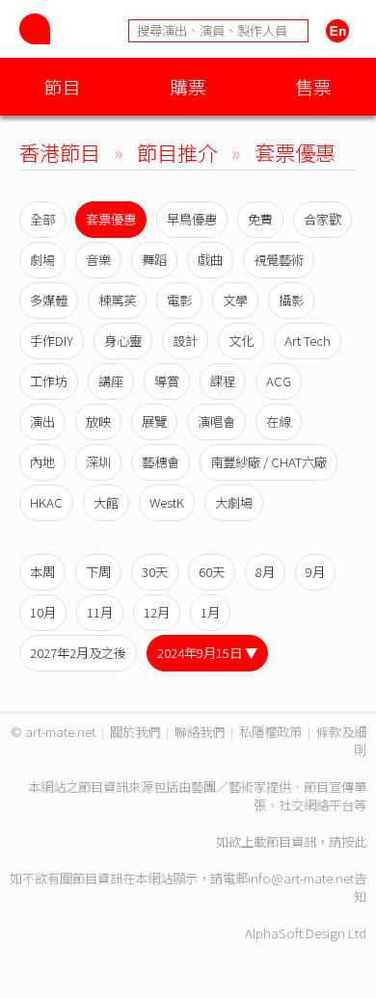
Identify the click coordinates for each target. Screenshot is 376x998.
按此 (353, 841)
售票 (313, 86)
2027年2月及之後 (78, 652)
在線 (278, 421)
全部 (42, 219)
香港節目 (59, 152)
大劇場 (234, 502)
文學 (235, 300)
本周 (42, 572)
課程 (222, 381)
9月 (315, 572)
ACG (278, 381)
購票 (188, 86)
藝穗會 (160, 462)
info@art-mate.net (301, 878)
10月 (43, 612)
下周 (98, 572)
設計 (185, 340)
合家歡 (322, 219)
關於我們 (135, 731)
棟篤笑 (117, 300)
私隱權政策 (270, 731)
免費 (260, 219)
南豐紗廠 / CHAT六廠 (268, 462)
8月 (265, 572)
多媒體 (48, 300)
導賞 (166, 381)
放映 (98, 421)
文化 (241, 340)
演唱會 (216, 421)
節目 (62, 86)
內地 (42, 462)
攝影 (291, 300)
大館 (106, 502)
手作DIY (51, 340)
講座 (110, 381)
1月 (210, 612)
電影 (179, 300)
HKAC (46, 502)
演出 (42, 421)
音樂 (98, 259)
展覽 (154, 421)
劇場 (42, 259)
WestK (166, 502)
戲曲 (210, 259)
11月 (100, 612)
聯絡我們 (200, 731)
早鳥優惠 (192, 219)
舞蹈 (154, 259)
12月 (157, 612)
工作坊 (48, 381)
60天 (212, 572)
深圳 (98, 462)
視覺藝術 (279, 259)
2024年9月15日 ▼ (207, 652)
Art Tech (307, 340)
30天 (155, 572)
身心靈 (123, 340)
